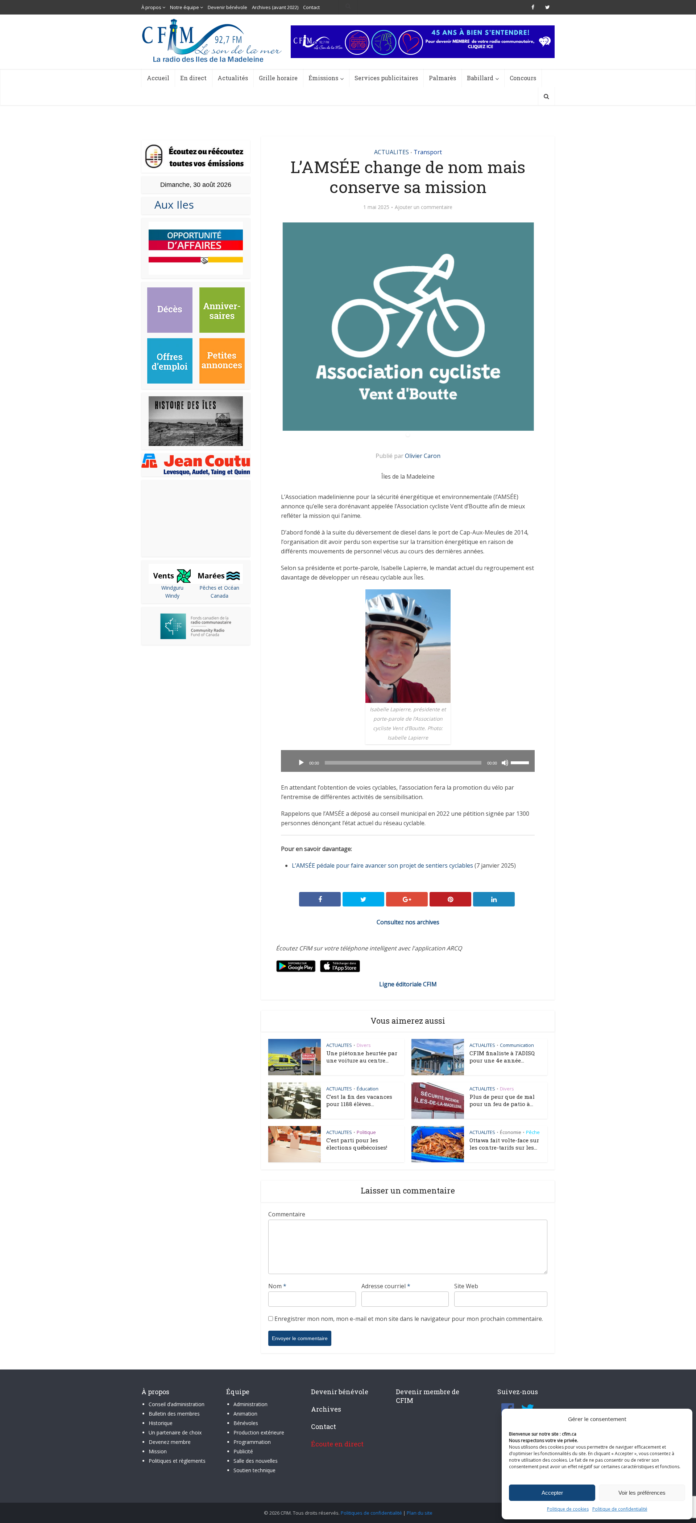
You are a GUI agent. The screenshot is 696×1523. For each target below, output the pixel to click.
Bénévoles (245, 1423)
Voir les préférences (642, 1493)
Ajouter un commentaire (423, 207)
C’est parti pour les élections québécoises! (356, 1144)
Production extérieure (258, 1432)
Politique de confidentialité (619, 1509)
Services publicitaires (386, 78)
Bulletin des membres (174, 1413)
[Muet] (505, 762)
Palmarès (442, 78)
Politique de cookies (568, 1509)
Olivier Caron (422, 456)
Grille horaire (278, 78)
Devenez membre (170, 1441)
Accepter (552, 1493)
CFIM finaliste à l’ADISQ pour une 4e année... (502, 1056)
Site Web (466, 1286)
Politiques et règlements (177, 1460)
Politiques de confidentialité (371, 1513)
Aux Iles (171, 204)
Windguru (172, 587)
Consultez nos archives (408, 922)
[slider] (521, 762)
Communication (517, 1045)
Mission (158, 1451)
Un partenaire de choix (175, 1432)
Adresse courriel (385, 1286)
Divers (364, 1045)
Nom (277, 1286)
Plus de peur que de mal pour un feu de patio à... (502, 1100)
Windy (172, 595)
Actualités (233, 78)
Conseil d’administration (176, 1404)
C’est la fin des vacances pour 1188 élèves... (359, 1100)
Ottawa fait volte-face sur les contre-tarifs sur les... (504, 1144)
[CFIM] (212, 40)
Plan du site (419, 1513)
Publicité (243, 1451)
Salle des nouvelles (255, 1460)
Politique (366, 1132)
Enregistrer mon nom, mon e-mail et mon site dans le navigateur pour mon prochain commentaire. (408, 1319)
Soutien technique (254, 1470)
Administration (250, 1404)
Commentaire (286, 1214)
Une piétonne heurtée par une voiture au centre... (361, 1056)
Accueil (158, 78)
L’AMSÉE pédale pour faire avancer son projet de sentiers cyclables (382, 865)
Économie (510, 1132)
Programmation (252, 1441)
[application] (408, 761)
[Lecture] (301, 762)
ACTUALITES (391, 152)
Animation (245, 1413)
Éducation (367, 1088)
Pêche (533, 1132)
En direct (193, 78)
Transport (428, 152)
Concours (523, 78)
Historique (161, 1423)
